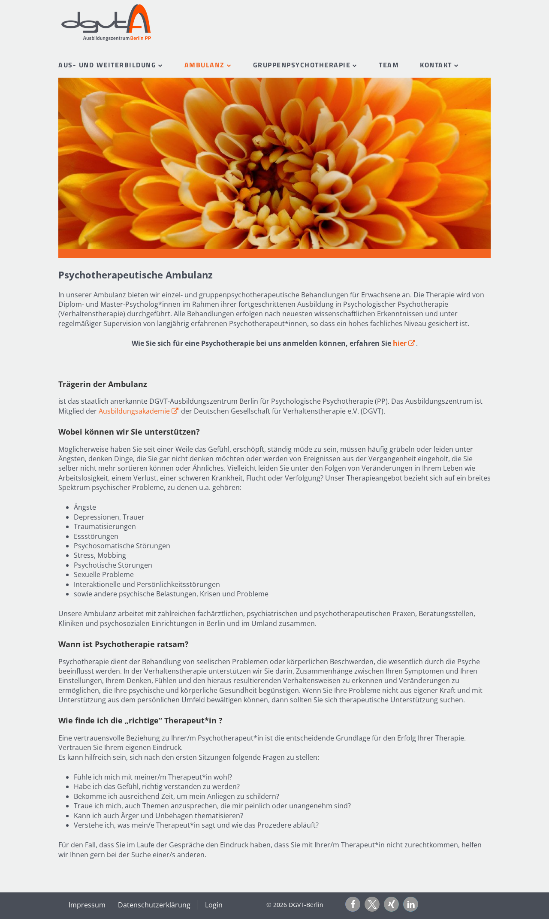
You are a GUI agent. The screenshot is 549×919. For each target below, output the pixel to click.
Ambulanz (204, 65)
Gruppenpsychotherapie (302, 65)
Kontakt (436, 65)
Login (214, 905)
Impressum (87, 905)
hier (404, 343)
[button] (352, 904)
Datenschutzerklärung (154, 905)
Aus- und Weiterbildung (107, 65)
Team (389, 65)
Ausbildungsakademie (139, 411)
